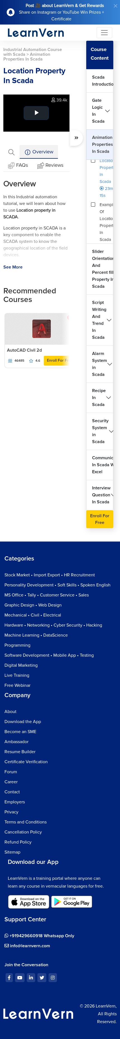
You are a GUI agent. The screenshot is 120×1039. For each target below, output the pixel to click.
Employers (14, 802)
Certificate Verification (26, 762)
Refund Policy (18, 842)
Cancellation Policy (23, 832)
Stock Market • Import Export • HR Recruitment (49, 575)
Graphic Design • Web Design (33, 605)
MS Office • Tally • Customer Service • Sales (46, 595)
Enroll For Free (60, 360)
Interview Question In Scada (101, 495)
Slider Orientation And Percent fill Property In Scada (102, 269)
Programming (17, 645)
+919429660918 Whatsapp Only (41, 936)
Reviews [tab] (54, 165)
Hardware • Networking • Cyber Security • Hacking (53, 625)
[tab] (11, 152)
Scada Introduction (102, 80)
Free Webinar (17, 685)
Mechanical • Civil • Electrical (32, 615)
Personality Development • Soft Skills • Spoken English (57, 585)
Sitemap (12, 852)
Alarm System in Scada (99, 364)
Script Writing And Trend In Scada (99, 320)
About (10, 711)
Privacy (11, 812)
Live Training (16, 675)
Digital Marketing (21, 665)
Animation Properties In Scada (102, 144)
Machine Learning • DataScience (36, 635)
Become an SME (20, 731)
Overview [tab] (42, 152)
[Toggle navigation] (104, 32)
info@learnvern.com (29, 946)
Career (11, 782)
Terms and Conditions (25, 822)
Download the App (22, 721)
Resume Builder (19, 752)
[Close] (115, 5)
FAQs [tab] (22, 165)
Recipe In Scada (99, 397)
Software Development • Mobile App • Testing (49, 655)
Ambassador (16, 742)
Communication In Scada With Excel (102, 465)
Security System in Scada (100, 431)
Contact (12, 792)
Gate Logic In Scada (98, 111)
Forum (10, 772)
